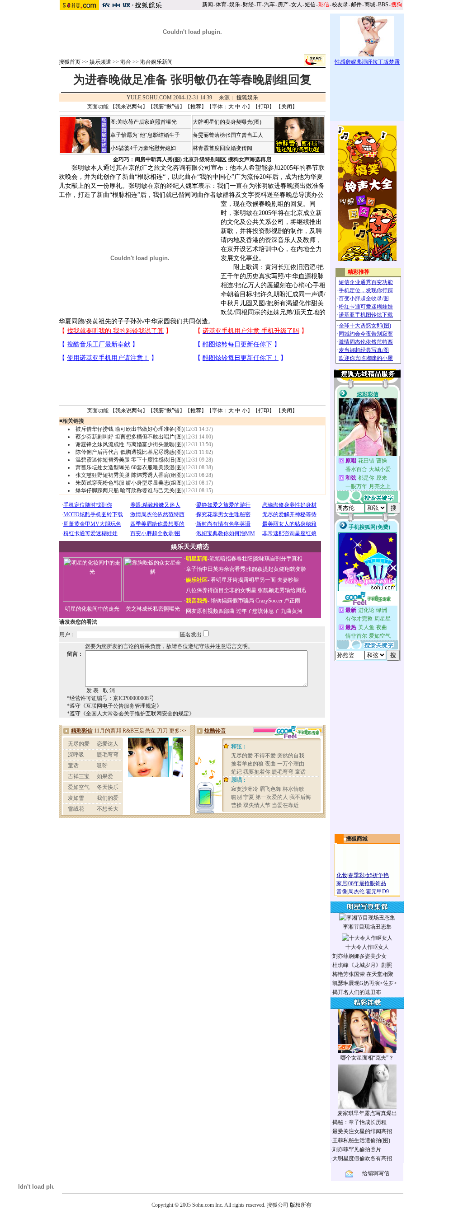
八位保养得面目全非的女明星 (221, 590)
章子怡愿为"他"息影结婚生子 (145, 135)
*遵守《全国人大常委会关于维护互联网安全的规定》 (130, 713)
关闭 (286, 106)
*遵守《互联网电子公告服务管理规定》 (114, 706)
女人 (296, 4)
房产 (283, 4)
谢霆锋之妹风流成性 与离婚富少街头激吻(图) (130, 444)
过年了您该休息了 (257, 611)
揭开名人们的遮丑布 (356, 992)
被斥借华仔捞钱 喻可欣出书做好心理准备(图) (130, 429)
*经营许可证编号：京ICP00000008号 (110, 698)
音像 (341, 891)
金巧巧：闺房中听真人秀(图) (147, 159)
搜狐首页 (69, 62)
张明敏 (80, 167)
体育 (221, 4)
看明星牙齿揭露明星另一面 (242, 580)
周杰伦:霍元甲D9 (368, 891)
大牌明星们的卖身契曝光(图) (227, 122)
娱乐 (234, 4)
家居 (341, 883)
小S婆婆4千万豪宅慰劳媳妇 (143, 148)
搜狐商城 (357, 839)
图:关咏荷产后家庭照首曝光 (143, 122)
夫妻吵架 (288, 580)
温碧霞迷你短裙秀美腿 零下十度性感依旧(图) (130, 460)
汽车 (269, 4)
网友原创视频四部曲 (210, 611)
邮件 (356, 4)
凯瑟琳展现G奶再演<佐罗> (364, 983)
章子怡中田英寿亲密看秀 (216, 569)
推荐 (195, 106)
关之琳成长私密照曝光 (153, 609)
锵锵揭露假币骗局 (232, 600)
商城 (369, 4)
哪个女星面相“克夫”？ (367, 1058)
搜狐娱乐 (247, 97)
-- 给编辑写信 (373, 1173)
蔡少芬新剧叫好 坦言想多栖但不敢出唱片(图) (130, 437)
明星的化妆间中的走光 (92, 609)
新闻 (207, 4)
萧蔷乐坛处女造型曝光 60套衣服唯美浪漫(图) (130, 467)
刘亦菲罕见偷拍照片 (356, 1149)
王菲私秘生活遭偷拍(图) (361, 1140)
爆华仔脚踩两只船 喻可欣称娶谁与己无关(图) (130, 490)
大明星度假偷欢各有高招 (362, 1158)
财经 (248, 4)
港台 (125, 62)
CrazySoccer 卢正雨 (277, 600)
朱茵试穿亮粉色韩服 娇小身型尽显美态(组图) (130, 483)
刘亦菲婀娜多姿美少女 (359, 956)
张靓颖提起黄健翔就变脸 (276, 569)
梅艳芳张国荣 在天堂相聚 (362, 974)
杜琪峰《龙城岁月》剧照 (362, 965)
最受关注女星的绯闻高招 (362, 1131)
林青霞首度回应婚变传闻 (222, 148)
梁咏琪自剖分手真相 (278, 558)
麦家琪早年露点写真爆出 (367, 1113)
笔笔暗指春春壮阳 (231, 558)
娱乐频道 (100, 62)
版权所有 (301, 1205)
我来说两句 (128, 106)
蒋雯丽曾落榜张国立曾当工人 (228, 135)
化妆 (341, 875)
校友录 (340, 4)
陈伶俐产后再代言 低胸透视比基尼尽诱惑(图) (130, 452)
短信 (310, 4)
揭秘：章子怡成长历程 (359, 1122)
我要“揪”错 (166, 106)
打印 (263, 106)
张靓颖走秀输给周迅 (282, 590)
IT (258, 4)
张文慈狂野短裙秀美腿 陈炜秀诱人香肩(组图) (130, 475)
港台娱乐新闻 (156, 62)
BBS (383, 4)
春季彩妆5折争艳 (368, 875)
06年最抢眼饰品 (367, 883)
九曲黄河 (291, 611)
